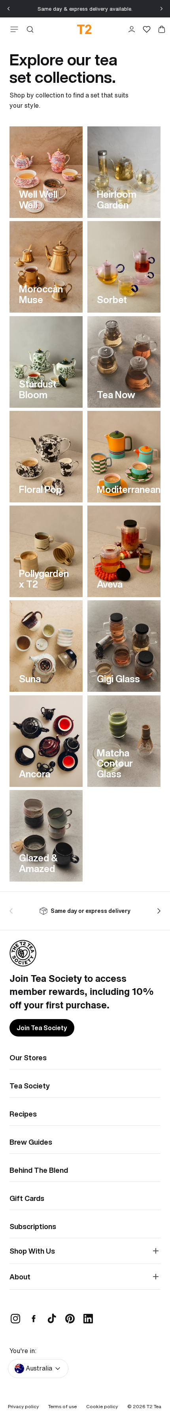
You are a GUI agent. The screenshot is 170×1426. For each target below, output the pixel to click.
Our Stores (28, 1057)
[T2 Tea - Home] (84, 29)
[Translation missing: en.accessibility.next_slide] (157, 911)
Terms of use (62, 1406)
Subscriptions (32, 1226)
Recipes (23, 1114)
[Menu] (12, 29)
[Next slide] (161, 9)
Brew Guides (30, 1142)
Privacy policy (23, 1406)
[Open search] (30, 29)
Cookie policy (102, 1406)
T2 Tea (154, 1406)
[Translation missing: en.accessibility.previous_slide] (12, 911)
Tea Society (29, 1085)
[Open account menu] (131, 29)
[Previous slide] (9, 9)
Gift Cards (26, 1198)
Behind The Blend (38, 1170)
